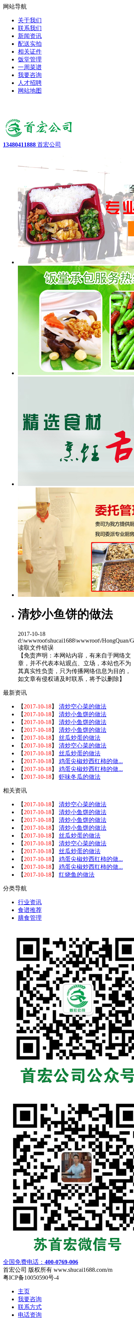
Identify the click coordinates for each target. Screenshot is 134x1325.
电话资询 (30, 1315)
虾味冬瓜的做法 (79, 777)
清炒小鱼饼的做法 (82, 714)
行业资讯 (30, 902)
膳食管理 (30, 918)
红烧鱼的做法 (77, 874)
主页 (24, 1291)
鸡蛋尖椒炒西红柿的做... (91, 761)
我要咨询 (30, 1299)
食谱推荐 (30, 910)
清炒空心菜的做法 (82, 706)
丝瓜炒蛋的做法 (79, 737)
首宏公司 (32, 144)
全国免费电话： (40, 1262)
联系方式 (30, 1307)
